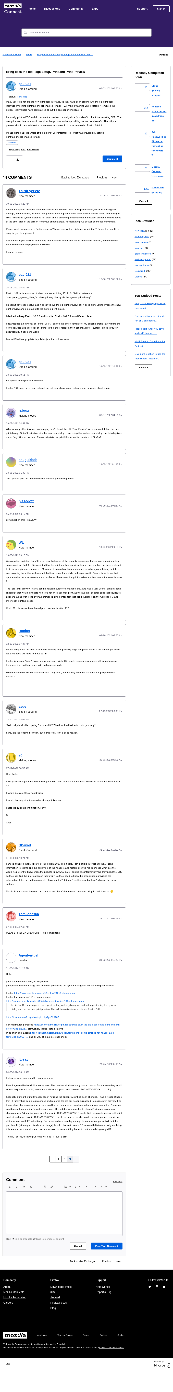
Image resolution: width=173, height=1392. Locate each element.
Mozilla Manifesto (14, 1312)
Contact (126, 1355)
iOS (52, 1312)
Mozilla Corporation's (19, 1364)
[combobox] (86, 33)
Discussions (52, 9)
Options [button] (163, 54)
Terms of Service (67, 1355)
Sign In (161, 9)
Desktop (12, 147)
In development (143, 259)
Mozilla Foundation (15, 1317)
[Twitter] (149, 1307)
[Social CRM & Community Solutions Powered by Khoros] (162, 1384)
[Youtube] (164, 1307)
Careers (8, 1323)
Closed (139, 276)
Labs (96, 9)
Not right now (142, 265)
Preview (118, 1202)
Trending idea (142, 236)
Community (76, 9)
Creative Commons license (122, 1368)
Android (54, 1317)
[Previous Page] (53, 1179)
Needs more (142, 242)
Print (25, 153)
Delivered (140, 271)
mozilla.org (42, 1355)
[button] (10, 163)
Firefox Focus (58, 1323)
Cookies (107, 1355)
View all (143, 201)
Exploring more (143, 253)
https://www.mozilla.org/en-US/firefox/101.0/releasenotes (48, 1005)
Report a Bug (103, 1312)
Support (142, 9)
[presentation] (9, 1207)
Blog (52, 1328)
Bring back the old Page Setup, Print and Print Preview (42, 72)
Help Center (102, 1307)
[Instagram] (156, 1307)
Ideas (32, 9)
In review (140, 248)
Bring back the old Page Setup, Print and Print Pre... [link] (66, 54)
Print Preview (35, 153)
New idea (23, 96)
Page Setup (15, 153)
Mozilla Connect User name (158, 171)
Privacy (89, 1355)
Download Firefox (61, 1307)
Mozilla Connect (12, 9)
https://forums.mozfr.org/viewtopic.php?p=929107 (35, 1029)
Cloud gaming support (156, 91)
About (7, 1307)
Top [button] (9, 1383)
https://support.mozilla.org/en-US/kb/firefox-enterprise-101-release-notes (48, 1013)
